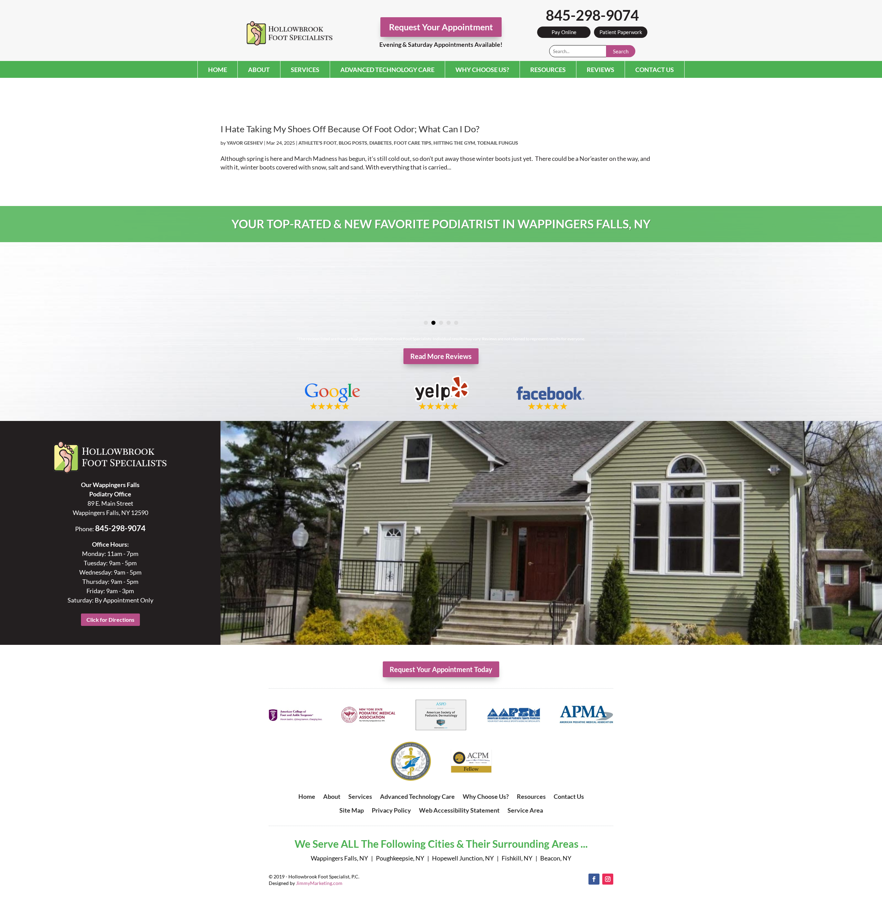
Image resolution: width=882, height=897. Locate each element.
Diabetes (380, 143)
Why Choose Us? (482, 69)
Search (620, 51)
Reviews (600, 69)
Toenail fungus (497, 143)
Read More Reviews (441, 356)
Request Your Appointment (441, 27)
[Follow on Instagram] (607, 879)
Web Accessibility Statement (459, 810)
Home (217, 69)
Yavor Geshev (245, 143)
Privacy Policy (391, 810)
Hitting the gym (454, 143)
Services (305, 69)
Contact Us (654, 69)
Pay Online (564, 32)
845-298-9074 (592, 15)
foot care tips (412, 143)
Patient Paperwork (620, 32)
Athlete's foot (317, 143)
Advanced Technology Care (387, 69)
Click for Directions (110, 619)
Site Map (351, 810)
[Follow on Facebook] (593, 879)
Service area (525, 810)
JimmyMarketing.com (319, 883)
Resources (548, 69)
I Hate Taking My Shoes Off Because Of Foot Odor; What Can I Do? (349, 128)
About (259, 69)
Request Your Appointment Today (441, 669)
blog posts (353, 143)
